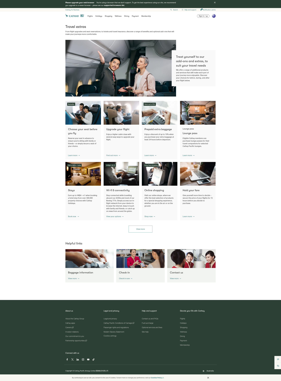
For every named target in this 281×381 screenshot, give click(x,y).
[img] (215, 2)
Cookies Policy (156, 378)
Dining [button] (126, 16)
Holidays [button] (98, 16)
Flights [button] (90, 16)
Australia (210, 371)
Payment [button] (135, 16)
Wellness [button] (118, 16)
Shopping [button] (108, 16)
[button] (74, 155)
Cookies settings (110, 336)
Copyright (68, 371)
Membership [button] (146, 16)
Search (175, 10)
